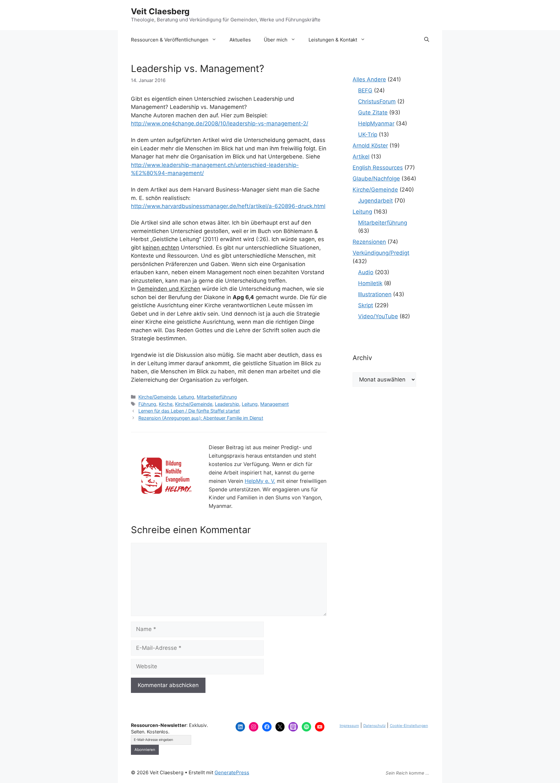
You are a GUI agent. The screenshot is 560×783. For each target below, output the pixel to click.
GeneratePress (232, 772)
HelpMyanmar (376, 123)
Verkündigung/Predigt (381, 253)
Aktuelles (240, 40)
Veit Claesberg (160, 11)
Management (274, 404)
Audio (365, 272)
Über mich (275, 40)
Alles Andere (369, 79)
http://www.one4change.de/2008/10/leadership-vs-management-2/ (219, 123)
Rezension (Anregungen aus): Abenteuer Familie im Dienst (200, 418)
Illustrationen (374, 294)
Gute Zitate (373, 112)
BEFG (365, 90)
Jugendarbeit (375, 200)
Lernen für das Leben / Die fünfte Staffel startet (189, 411)
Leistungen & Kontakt (333, 40)
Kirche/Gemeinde (157, 397)
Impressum (349, 725)
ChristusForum (377, 101)
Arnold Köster (370, 145)
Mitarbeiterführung (217, 397)
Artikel (361, 156)
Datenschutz (374, 725)
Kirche (165, 404)
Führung (147, 404)
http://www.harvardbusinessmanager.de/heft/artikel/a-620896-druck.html (228, 206)
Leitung (186, 397)
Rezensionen (369, 242)
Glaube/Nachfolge (376, 178)
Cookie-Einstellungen (409, 725)
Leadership (227, 404)
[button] (427, 40)
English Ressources (378, 167)
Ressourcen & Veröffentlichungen (169, 40)
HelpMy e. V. (260, 481)
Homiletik (370, 283)
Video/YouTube (378, 316)
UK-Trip (367, 134)
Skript (365, 305)
